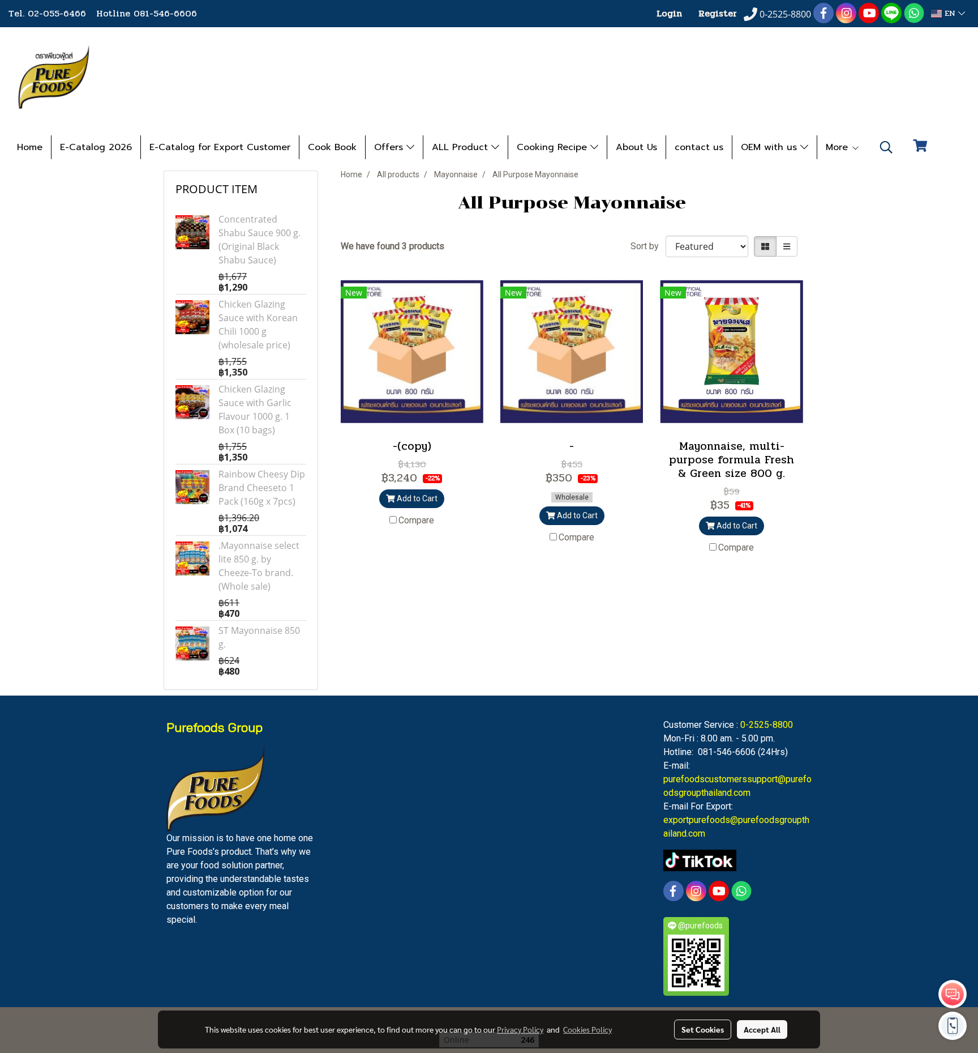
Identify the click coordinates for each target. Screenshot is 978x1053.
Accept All (762, 1029)
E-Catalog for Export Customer (219, 147)
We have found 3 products (392, 246)
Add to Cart (416, 498)
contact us (699, 147)
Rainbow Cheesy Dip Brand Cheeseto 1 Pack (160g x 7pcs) (261, 488)
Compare (416, 520)
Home (29, 147)
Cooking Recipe (553, 147)
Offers (390, 147)
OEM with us (770, 147)
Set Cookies (702, 1029)
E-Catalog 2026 (96, 147)
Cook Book (332, 147)
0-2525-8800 (766, 724)
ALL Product (461, 147)
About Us (636, 147)
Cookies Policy (587, 1029)
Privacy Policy (520, 1029)
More (838, 147)
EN (950, 13)
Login (669, 13)
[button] (886, 147)
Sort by (648, 246)
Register (717, 13)
